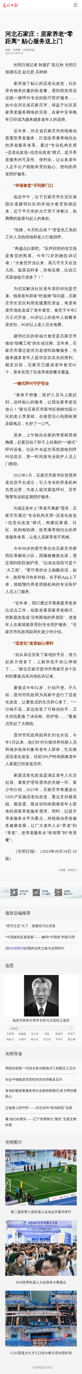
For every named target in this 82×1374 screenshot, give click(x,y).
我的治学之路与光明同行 (35, 948)
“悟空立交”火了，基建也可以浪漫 (30, 926)
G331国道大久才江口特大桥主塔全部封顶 (41, 1353)
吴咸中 (22, 1039)
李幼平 (59, 1039)
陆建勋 (22, 1033)
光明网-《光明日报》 (24, 49)
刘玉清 (47, 1039)
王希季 (10, 1033)
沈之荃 (34, 1033)
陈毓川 (10, 1039)
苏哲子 (71, 1033)
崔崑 (46, 1033)
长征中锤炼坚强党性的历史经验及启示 (33, 1079)
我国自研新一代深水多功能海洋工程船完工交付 (40, 1068)
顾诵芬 (59, 1033)
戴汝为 (34, 1039)
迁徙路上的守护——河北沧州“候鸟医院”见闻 (38, 1108)
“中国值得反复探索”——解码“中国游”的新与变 (40, 937)
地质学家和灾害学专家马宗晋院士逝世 (41, 1020)
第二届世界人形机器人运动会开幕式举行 (41, 1212)
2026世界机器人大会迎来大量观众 (41, 1282)
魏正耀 (71, 1039)
